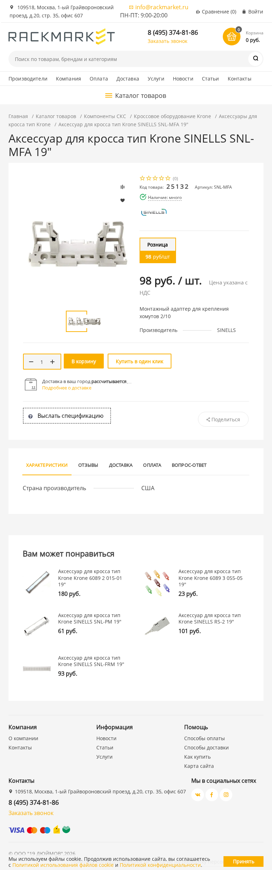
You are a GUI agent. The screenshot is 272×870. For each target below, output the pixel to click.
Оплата (99, 78)
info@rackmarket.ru (161, 7)
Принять (243, 861)
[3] (155, 179)
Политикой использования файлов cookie (63, 864)
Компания (68, 78)
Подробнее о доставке (66, 387)
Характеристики (47, 465)
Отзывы (88, 465)
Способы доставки (206, 747)
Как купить (197, 756)
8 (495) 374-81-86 (173, 32)
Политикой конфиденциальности (160, 864)
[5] (168, 179)
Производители (27, 78)
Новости (183, 78)
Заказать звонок (167, 41)
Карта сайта (199, 766)
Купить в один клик (139, 361)
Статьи (210, 78)
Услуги (156, 78)
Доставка (128, 78)
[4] (162, 179)
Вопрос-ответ (189, 465)
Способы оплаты (204, 738)
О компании (23, 738)
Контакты (239, 78)
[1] (143, 179)
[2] (149, 179)
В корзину (84, 361)
